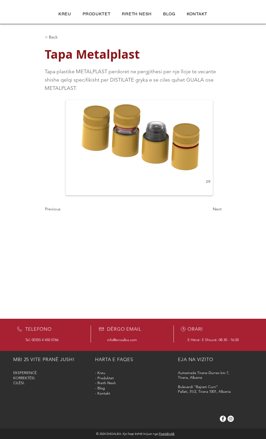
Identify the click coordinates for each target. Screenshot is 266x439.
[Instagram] (231, 419)
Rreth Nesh (106, 383)
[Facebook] (223, 419)
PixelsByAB (167, 434)
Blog (101, 388)
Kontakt (103, 393)
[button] (96, 14)
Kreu (101, 372)
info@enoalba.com (122, 339)
